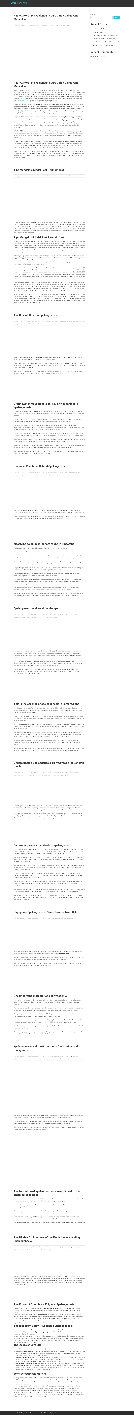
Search (92, 15)
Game (53, 25)
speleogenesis (74, 321)
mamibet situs (23, 101)
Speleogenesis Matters (38, 475)
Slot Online (68, 176)
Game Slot (51, 176)
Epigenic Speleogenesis (52, 321)
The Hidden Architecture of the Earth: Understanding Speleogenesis (41, 1250)
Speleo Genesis (18, 3)
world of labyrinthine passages (42, 324)
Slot (64, 176)
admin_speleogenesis (33, 25)
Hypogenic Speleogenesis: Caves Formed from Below (46, 912)
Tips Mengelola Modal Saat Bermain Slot (39, 170)
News (57, 25)
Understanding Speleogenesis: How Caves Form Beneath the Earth (40, 775)
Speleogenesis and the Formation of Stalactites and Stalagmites (29, 1059)
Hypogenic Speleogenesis (65, 321)
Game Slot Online (58, 176)
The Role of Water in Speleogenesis (36, 315)
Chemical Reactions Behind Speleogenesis (40, 466)
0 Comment (45, 25)
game (62, 25)
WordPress (54, 1413)
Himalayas (36, 1413)
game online (67, 25)
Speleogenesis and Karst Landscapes (37, 608)
